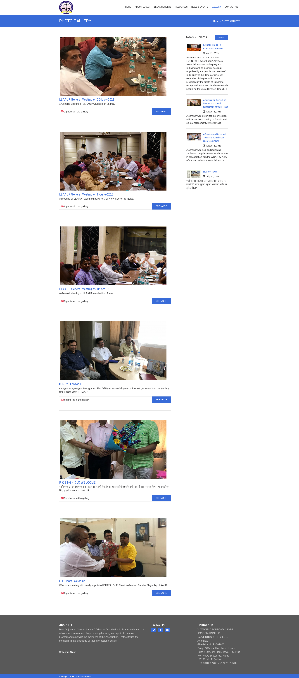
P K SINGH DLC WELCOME (77, 482)
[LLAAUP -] (86, 7)
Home (128, 6)
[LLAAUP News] (193, 174)
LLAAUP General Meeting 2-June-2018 (84, 289)
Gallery (216, 6)
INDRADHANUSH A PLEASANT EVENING (213, 46)
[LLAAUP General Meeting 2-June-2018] (113, 256)
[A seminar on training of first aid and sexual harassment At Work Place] (193, 102)
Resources (181, 6)
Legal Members (162, 6)
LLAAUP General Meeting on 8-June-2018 (86, 194)
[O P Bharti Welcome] (113, 548)
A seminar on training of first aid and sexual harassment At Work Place (215, 103)
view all (221, 37)
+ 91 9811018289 (227, 663)
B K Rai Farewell (70, 384)
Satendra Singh (67, 652)
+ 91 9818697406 (207, 663)
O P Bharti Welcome (72, 581)
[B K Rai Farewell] (113, 350)
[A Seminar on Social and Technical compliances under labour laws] (193, 136)
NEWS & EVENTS (199, 6)
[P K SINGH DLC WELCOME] (113, 449)
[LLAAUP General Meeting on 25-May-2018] (113, 66)
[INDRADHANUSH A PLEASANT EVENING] (193, 47)
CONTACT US (231, 6)
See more (161, 111)
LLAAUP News (210, 171)
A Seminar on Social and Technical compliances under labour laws (214, 137)
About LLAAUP (142, 6)
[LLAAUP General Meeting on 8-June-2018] (113, 161)
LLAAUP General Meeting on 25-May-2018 (86, 99)
